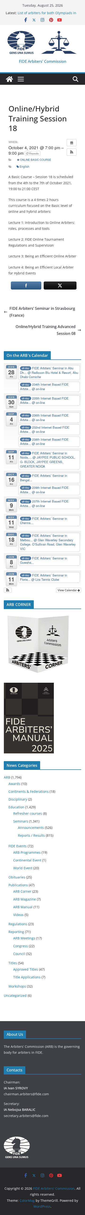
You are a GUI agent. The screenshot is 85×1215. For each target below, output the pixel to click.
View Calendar (67, 590)
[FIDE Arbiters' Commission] (9, 79)
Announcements (31, 827)
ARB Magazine (24, 899)
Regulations (17, 924)
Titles (12, 963)
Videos (18, 914)
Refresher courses (27, 813)
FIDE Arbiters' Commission (42, 61)
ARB (7, 777)
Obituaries (16, 877)
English (24, 166)
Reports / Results (31, 835)
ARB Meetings (24, 938)
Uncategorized (15, 995)
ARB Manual (23, 907)
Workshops (17, 986)
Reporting (16, 931)
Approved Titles (25, 969)
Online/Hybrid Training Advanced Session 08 (46, 330)
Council (19, 953)
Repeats (33, 153)
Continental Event (27, 860)
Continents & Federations (28, 791)
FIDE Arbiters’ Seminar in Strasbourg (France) (42, 312)
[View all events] (71, 142)
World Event (22, 868)
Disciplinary (17, 799)
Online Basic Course (35, 160)
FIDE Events (17, 846)
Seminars (20, 821)
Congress (20, 946)
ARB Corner (22, 891)
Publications (18, 885)
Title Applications (27, 977)
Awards (14, 783)
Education (16, 807)
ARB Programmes (27, 852)
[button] (71, 152)
